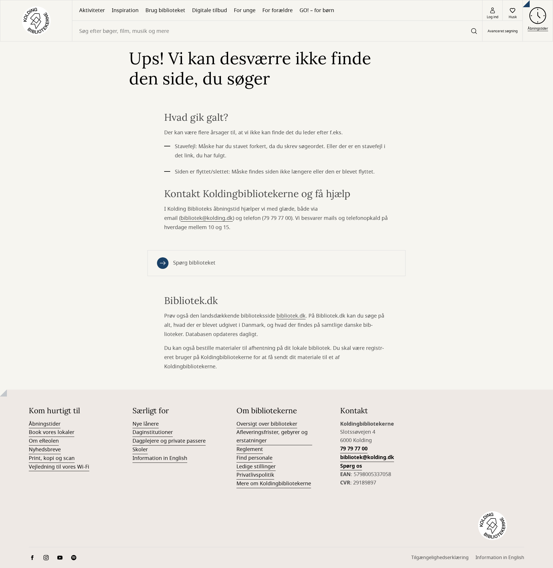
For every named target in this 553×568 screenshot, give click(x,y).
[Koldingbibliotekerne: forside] (36, 20)
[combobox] (277, 31)
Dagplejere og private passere (169, 441)
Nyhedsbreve (45, 449)
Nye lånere (145, 424)
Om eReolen (44, 441)
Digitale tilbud (209, 10)
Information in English (159, 458)
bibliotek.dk (291, 316)
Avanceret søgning (503, 31)
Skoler (140, 449)
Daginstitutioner (152, 432)
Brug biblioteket (165, 10)
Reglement (249, 449)
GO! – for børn (317, 10)
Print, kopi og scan (52, 458)
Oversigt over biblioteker (266, 424)
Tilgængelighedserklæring (440, 557)
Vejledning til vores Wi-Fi (59, 467)
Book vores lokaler (51, 432)
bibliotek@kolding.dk (207, 218)
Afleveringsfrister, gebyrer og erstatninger (272, 436)
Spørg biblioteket (194, 263)
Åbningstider (44, 424)
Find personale (254, 458)
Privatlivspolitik (255, 475)
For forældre (277, 10)
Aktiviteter (92, 10)
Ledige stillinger (256, 466)
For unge (244, 10)
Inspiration (125, 10)
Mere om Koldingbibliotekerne (273, 483)
